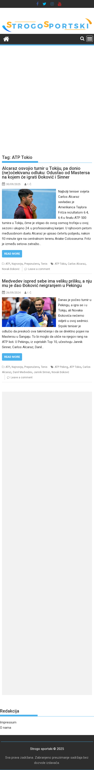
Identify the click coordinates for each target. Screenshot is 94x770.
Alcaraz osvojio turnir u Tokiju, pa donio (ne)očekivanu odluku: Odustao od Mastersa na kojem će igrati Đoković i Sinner (46, 173)
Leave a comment (39, 269)
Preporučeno (31, 263)
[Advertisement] (47, 98)
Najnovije (17, 263)
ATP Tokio (60, 263)
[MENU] (89, 39)
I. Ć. (30, 184)
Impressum (8, 722)
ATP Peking (61, 366)
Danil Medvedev (22, 372)
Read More (12, 253)
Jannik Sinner (42, 372)
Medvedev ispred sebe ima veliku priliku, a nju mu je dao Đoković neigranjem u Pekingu (47, 283)
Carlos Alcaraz (77, 263)
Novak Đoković (10, 269)
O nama (5, 728)
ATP (7, 263)
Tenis (44, 263)
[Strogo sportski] (47, 31)
